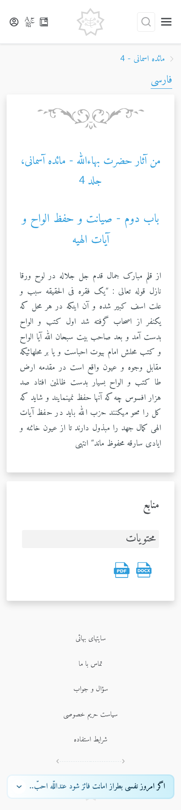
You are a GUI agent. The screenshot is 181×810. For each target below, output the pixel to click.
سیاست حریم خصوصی (90, 714)
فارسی (161, 80)
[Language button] (30, 22)
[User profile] (14, 22)
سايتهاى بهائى (91, 638)
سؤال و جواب (90, 689)
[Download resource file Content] (143, 570)
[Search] (146, 22)
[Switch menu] (166, 21)
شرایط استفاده (91, 740)
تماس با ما (90, 664)
